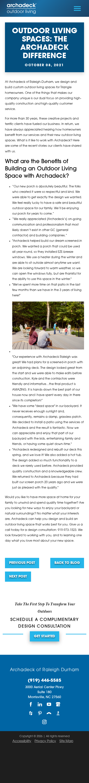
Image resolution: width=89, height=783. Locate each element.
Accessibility (21, 741)
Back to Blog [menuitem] (67, 563)
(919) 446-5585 (44, 681)
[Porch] (49, 713)
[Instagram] (44, 722)
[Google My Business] (58, 704)
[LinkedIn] (39, 704)
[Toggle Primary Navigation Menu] (77, 8)
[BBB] (58, 713)
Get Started (44, 636)
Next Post (18, 576)
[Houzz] (30, 713)
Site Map (66, 741)
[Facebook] (30, 704)
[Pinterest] (39, 713)
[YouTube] (49, 704)
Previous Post (22, 563)
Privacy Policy (45, 741)
